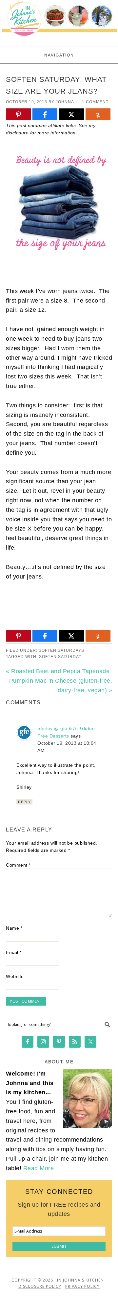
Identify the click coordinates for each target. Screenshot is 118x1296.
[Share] (45, 115)
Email (14, 952)
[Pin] (18, 115)
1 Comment (95, 102)
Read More (38, 1168)
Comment (18, 865)
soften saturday (60, 656)
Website (15, 976)
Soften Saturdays (61, 650)
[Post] (71, 115)
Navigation (59, 55)
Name (14, 928)
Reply (24, 802)
